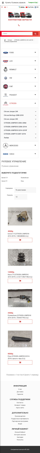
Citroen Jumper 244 (11, 111)
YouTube (31, 7)
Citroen (10, 40)
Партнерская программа (20, 421)
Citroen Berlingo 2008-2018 (13, 115)
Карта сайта (20, 407)
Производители (20, 416)
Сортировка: (9, 188)
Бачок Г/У (5, 177)
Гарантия (20, 394)
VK (37, 7)
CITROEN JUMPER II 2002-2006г (15, 123)
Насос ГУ (4, 181)
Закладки (20, 437)
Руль (22, 181)
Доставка (20, 392)
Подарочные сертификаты (20, 418)
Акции (20, 424)
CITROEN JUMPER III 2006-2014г (15, 127)
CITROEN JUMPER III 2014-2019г (23, 40)
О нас (20, 389)
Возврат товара (20, 405)
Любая (6, 138)
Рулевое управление (10, 41)
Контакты (20, 402)
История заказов (20, 434)
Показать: (10, 195)
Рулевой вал (25, 177)
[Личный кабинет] (5, 7)
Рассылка (20, 440)
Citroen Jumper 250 (11, 119)
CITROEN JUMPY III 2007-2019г (15, 134)
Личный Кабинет (20, 432)
